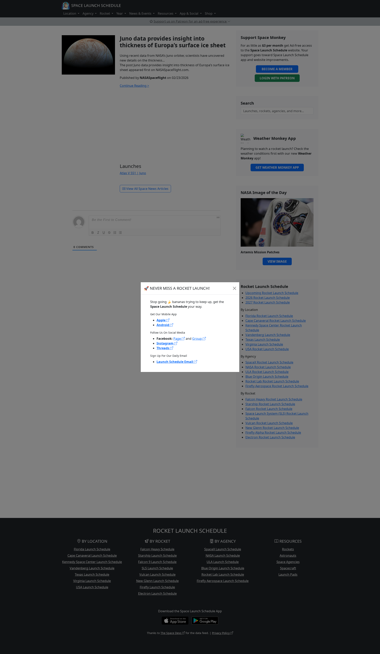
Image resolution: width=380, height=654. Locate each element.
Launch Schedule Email (175, 362)
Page (177, 338)
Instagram (165, 343)
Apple (161, 320)
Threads (163, 348)
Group (197, 338)
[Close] (234, 288)
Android (163, 325)
